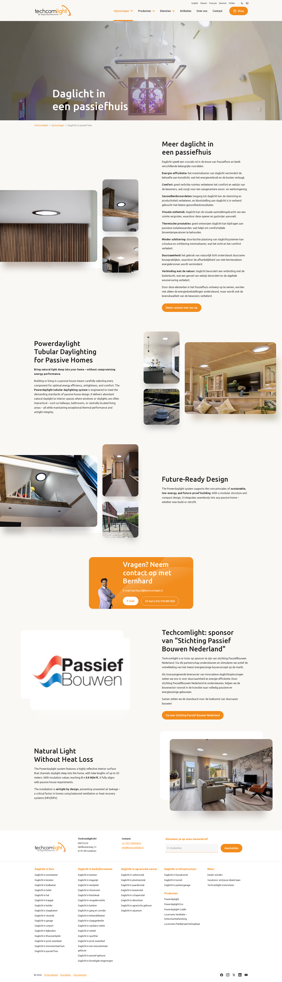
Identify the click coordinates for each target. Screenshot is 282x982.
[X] (234, 975)
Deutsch (223, 3)
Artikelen (185, 10)
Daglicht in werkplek (88, 885)
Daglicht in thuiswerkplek (48, 936)
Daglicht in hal (42, 895)
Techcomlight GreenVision (220, 885)
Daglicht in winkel (87, 931)
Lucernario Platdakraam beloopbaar (182, 924)
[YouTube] (246, 975)
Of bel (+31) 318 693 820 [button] (160, 601)
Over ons (201, 10)
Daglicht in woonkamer (46, 875)
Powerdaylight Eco (173, 904)
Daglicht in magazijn (88, 880)
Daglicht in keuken (44, 880)
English (195, 3)
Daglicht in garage (44, 920)
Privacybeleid (51, 975)
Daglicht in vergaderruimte (91, 900)
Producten (144, 10)
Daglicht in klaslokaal (88, 895)
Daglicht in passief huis (46, 951)
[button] (153, 11)
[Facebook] (221, 975)
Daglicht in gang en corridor (92, 910)
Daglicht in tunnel (173, 880)
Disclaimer (65, 975)
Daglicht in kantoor (87, 875)
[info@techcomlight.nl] (247, 3)
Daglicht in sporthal (88, 936)
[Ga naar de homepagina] (52, 10)
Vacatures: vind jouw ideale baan (223, 880)
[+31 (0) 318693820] (242, 3)
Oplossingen (121, 10)
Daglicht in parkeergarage (177, 885)
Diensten (165, 10)
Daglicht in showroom (89, 890)
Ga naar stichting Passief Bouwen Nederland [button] (193, 715)
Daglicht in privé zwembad (48, 941)
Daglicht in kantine (87, 905)
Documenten (80, 975)
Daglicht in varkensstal (132, 875)
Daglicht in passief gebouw (91, 955)
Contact (217, 10)
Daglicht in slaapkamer (46, 910)
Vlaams (203, 3)
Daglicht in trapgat (44, 900)
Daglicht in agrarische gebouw (136, 905)
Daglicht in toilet (43, 890)
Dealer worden (215, 875)
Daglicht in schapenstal (133, 895)
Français (213, 3)
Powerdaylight (171, 899)
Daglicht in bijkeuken (45, 931)
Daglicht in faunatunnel (176, 875)
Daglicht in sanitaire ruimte (91, 925)
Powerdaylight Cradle (175, 909)
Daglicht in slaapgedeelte (91, 920)
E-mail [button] (130, 601)
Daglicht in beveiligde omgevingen (95, 961)
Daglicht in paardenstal (132, 885)
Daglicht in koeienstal (132, 890)
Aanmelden (231, 848)
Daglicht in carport (44, 925)
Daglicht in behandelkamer (91, 915)
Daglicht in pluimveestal (133, 880)
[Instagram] (227, 975)
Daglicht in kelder (44, 905)
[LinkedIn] (240, 975)
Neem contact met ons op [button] (181, 307)
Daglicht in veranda (44, 915)
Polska (232, 3)
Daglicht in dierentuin (132, 900)
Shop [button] (241, 10)
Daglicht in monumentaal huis (50, 946)
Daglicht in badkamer (45, 885)
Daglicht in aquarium (131, 910)
